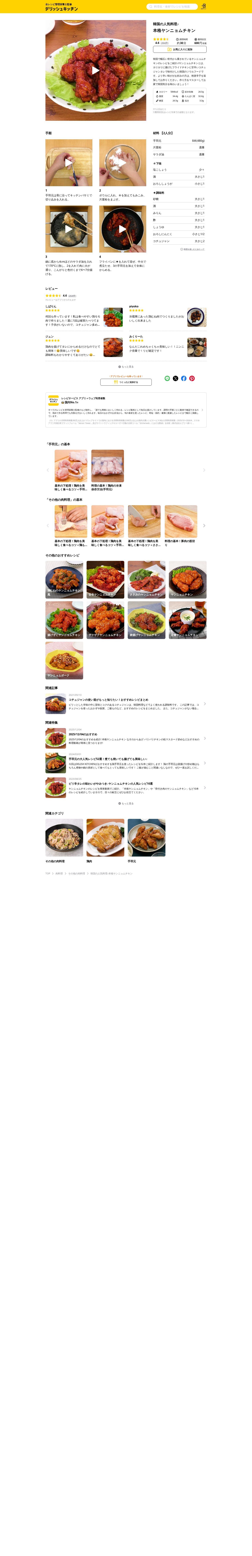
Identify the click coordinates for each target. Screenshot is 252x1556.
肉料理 (59, 873)
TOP (47, 873)
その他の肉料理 (76, 873)
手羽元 (157, 140)
